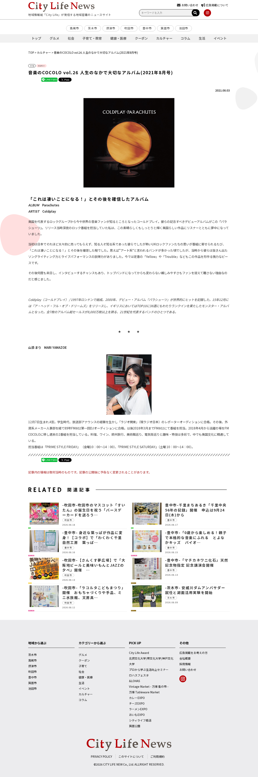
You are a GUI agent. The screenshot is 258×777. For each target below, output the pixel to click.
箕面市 (165, 28)
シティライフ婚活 (140, 720)
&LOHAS (134, 681)
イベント (220, 38)
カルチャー (164, 38)
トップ (36, 38)
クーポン (141, 38)
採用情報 (185, 664)
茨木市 (92, 28)
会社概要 (185, 658)
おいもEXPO (137, 715)
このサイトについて (131, 756)
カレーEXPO (137, 698)
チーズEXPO (137, 703)
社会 (71, 38)
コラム (185, 38)
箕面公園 (134, 726)
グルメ (54, 38)
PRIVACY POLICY (101, 756)
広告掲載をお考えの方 (193, 653)
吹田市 (129, 28)
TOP (31, 52)
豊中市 (147, 28)
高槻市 (74, 28)
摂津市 (110, 28)
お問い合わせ (187, 670)
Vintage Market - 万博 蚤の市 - (149, 686)
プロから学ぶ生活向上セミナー (149, 670)
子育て (83, 666)
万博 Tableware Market (144, 692)
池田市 (183, 28)
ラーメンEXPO (138, 709)
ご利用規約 (157, 756)
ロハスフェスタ (139, 675)
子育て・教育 (92, 38)
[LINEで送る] (49, 79)
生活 (202, 38)
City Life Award (139, 653)
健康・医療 (118, 38)
